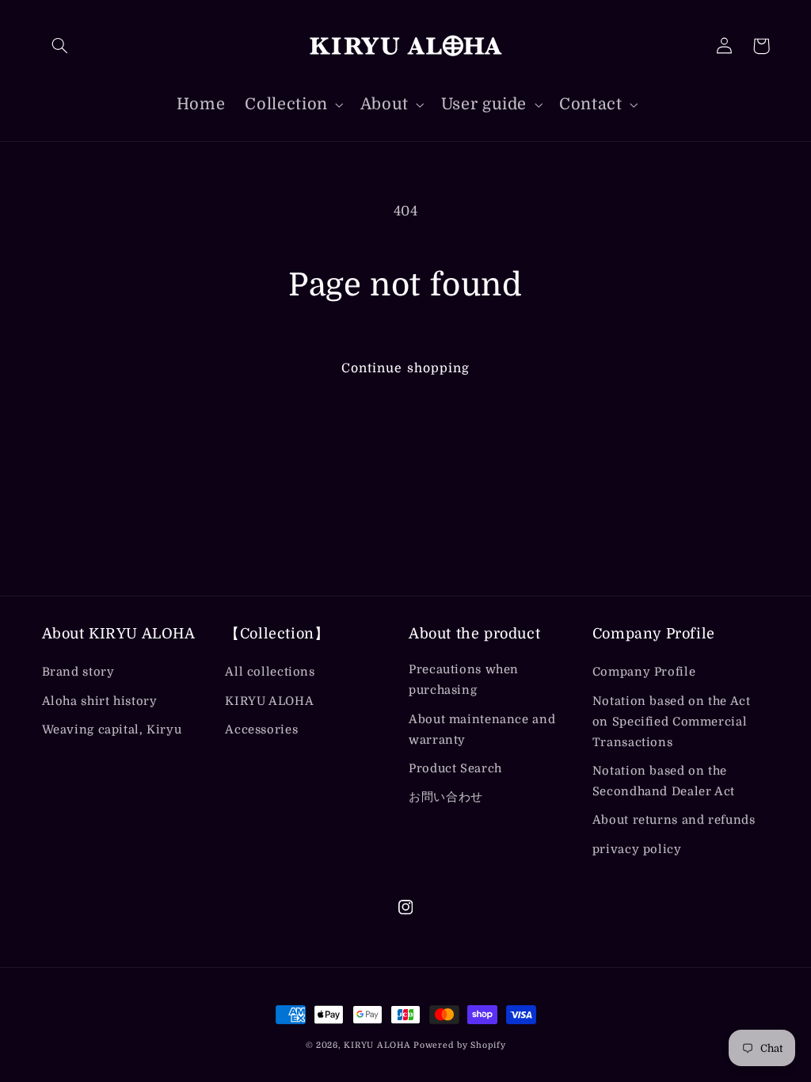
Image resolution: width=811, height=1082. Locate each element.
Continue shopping (405, 368)
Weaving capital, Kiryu (112, 730)
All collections (269, 672)
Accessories (261, 730)
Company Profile (643, 672)
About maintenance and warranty (482, 730)
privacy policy (637, 849)
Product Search (455, 768)
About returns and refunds (674, 820)
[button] (60, 46)
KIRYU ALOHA (269, 701)
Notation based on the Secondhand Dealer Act (663, 781)
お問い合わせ (446, 797)
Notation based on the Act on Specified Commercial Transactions (671, 722)
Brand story (78, 672)
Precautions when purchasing (464, 680)
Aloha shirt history (100, 701)
